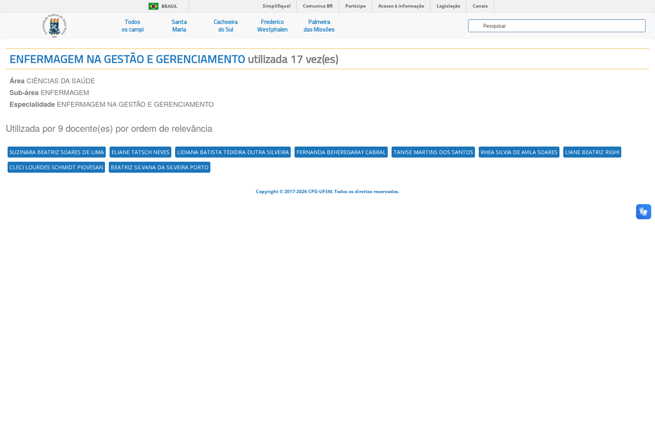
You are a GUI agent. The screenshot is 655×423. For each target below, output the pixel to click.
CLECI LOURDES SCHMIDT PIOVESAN (56, 167)
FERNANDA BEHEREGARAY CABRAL (341, 152)
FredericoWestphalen (272, 25)
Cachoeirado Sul (226, 25)
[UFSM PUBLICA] (54, 25)
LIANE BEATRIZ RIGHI (592, 152)
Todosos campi (133, 25)
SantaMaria (179, 25)
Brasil (161, 6)
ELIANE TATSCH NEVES (140, 152)
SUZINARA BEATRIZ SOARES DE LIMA (56, 152)
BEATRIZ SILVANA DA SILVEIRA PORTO (159, 167)
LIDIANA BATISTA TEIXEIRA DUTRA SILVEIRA (233, 152)
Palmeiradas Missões (319, 25)
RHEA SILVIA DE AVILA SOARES (519, 152)
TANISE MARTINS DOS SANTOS (433, 152)
